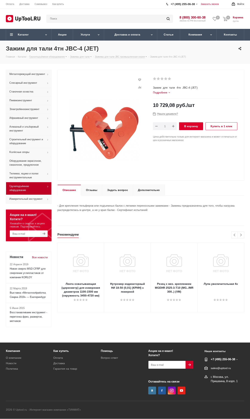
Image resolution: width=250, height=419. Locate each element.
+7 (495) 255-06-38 (223, 359)
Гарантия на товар (65, 368)
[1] (155, 78)
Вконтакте (152, 390)
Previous (234, 235)
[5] (169, 78)
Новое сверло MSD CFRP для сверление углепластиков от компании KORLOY (28, 273)
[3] (162, 78)
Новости (11, 363)
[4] (166, 78)
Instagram (172, 390)
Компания (13, 350)
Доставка (59, 363)
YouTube (181, 390)
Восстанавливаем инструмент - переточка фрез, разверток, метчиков (28, 316)
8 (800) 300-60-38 (192, 17)
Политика (12, 368)
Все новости (40, 257)
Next (241, 235)
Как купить (61, 350)
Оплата (58, 357)
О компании (13, 357)
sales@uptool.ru (221, 368)
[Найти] (168, 19)
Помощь (107, 350)
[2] (158, 78)
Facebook (162, 390)
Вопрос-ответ (109, 357)
